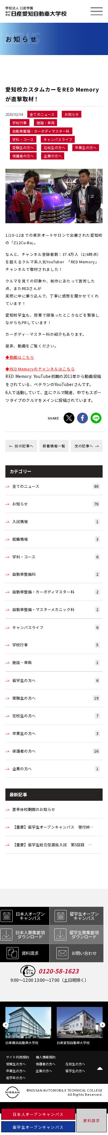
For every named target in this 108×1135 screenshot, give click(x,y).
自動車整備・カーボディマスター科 (55, 592)
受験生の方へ (55, 698)
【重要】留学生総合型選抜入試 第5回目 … (52, 844)
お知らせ (55, 504)
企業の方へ (55, 768)
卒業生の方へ (55, 733)
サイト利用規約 (17, 1057)
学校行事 (55, 645)
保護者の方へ (55, 751)
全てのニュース (55, 486)
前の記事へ (24, 445)
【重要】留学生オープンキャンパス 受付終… (52, 827)
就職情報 (55, 539)
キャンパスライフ (55, 627)
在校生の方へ (55, 715)
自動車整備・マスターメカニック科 (55, 609)
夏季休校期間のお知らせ (33, 809)
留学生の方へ (55, 680)
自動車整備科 (55, 574)
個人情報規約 (46, 1057)
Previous (5, 1025)
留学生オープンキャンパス (38, 1127)
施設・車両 (55, 662)
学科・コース (55, 557)
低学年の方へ (16, 1077)
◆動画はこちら (19, 357)
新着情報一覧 (54, 445)
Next (102, 1025)
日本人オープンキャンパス (38, 1114)
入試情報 (55, 521)
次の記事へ (83, 445)
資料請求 (91, 1120)
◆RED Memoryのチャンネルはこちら (40, 369)
